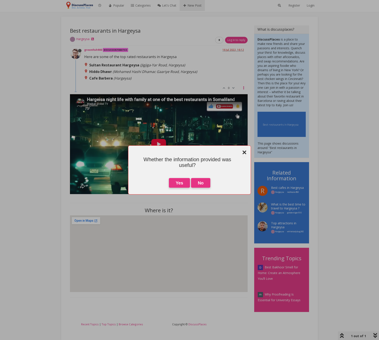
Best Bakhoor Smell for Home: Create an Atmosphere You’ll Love (279, 273)
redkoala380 (293, 192)
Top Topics (109, 324)
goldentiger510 (294, 212)
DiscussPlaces (197, 324)
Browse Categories (131, 324)
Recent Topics (90, 324)
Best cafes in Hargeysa (287, 188)
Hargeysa (82, 39)
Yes (179, 183)
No (201, 183)
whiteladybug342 (295, 231)
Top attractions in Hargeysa (283, 225)
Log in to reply (236, 40)
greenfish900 (93, 49)
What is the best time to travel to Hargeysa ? (288, 206)
